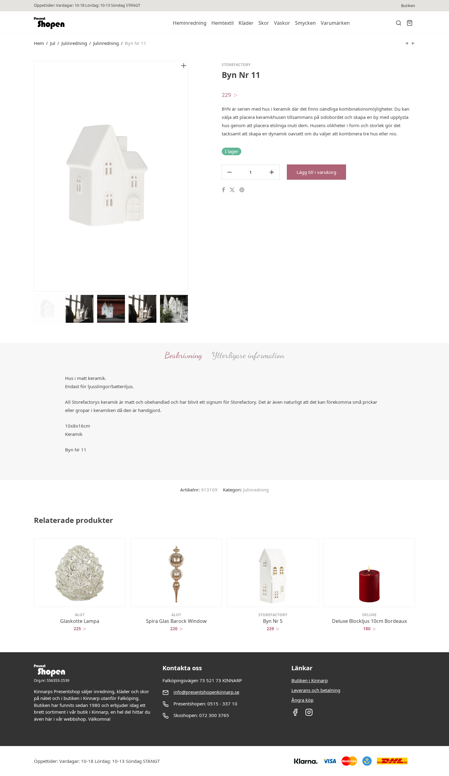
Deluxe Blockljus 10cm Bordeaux (369, 621)
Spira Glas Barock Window (176, 621)
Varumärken (335, 23)
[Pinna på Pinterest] (242, 190)
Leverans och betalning (315, 690)
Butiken (408, 6)
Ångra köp (302, 700)
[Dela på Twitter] (232, 190)
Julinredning (74, 43)
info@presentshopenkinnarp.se (206, 692)
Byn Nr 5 (273, 621)
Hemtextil (222, 23)
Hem (39, 43)
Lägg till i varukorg (316, 172)
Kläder (246, 23)
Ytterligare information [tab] (248, 355)
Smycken (305, 23)
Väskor (282, 23)
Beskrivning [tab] (183, 355)
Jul (52, 43)
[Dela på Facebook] (223, 190)
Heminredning (189, 23)
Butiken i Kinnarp (309, 680)
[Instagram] (309, 714)
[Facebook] (295, 714)
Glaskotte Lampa (79, 621)
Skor (263, 23)
